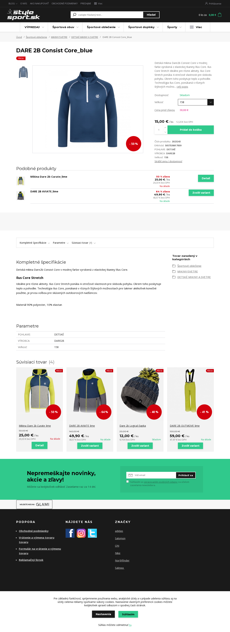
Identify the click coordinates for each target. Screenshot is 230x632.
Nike (117, 553)
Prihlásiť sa (185, 475)
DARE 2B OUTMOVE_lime (185, 425)
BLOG (12, 3)
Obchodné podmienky (34, 531)
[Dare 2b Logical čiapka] (140, 390)
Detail (206, 178)
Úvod (19, 37)
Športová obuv (63, 27)
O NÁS (23, 3)
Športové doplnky (141, 27)
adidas (119, 531)
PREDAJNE (85, 3)
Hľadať (151, 14)
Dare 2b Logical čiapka (132, 425)
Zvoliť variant (201, 192)
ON (117, 545)
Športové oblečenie (101, 27)
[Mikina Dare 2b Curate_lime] (20, 181)
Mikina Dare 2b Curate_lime (48, 176)
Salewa (119, 568)
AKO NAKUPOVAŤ (39, 3)
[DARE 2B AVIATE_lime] (20, 195)
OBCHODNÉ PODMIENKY (65, 3)
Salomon (120, 538)
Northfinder (122, 560)
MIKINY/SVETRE (59, 37)
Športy (172, 27)
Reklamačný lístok (31, 560)
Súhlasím (128, 614)
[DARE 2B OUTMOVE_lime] (190, 390)
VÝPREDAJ (32, 27)
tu (130, 625)
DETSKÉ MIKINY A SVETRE (84, 37)
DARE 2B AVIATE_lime (44, 191)
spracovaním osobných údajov (161, 482)
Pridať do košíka (191, 129)
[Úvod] (27, 15)
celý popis (182, 86)
